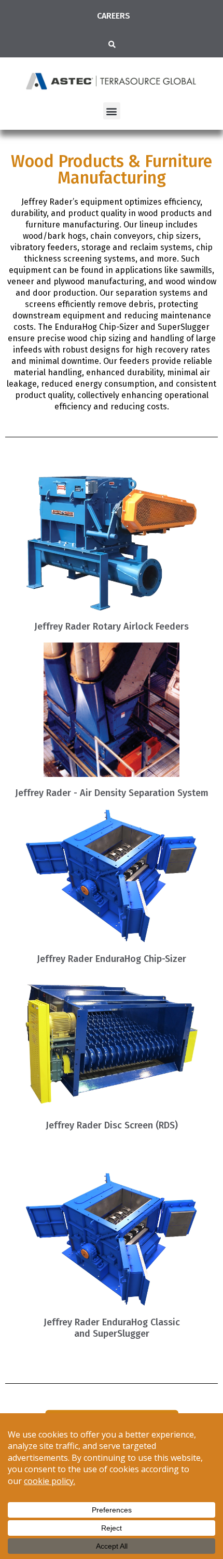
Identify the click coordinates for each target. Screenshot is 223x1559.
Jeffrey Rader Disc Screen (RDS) (112, 1125)
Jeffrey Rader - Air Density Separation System (111, 793)
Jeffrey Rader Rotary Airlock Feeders (111, 626)
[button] (112, 44)
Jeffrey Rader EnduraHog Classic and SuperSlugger (112, 1328)
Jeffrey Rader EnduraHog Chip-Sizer (111, 959)
